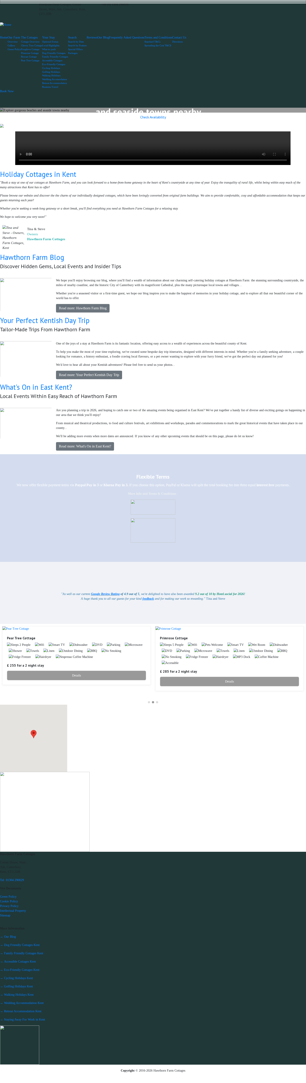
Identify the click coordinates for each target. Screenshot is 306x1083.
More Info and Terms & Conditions (152, 493)
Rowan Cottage (29, 56)
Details (76, 675)
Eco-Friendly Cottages (53, 64)
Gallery (11, 45)
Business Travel (50, 87)
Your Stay (48, 37)
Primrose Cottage (30, 53)
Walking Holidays (51, 75)
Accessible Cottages (52, 60)
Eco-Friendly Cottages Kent (19, 970)
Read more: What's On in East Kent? (85, 446)
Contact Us (179, 37)
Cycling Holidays (51, 68)
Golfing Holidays (51, 72)
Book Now (7, 91)
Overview (13, 41)
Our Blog (103, 37)
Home (4, 37)
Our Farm (14, 37)
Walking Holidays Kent (17, 994)
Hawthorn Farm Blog (32, 257)
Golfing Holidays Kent (16, 986)
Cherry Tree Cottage (31, 45)
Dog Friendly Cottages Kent (20, 945)
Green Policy (14, 49)
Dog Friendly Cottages (53, 53)
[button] (11, 110)
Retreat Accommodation (54, 83)
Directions (177, 41)
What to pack (49, 49)
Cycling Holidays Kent (16, 978)
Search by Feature (77, 45)
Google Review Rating (105, 594)
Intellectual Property (13, 910)
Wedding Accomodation (54, 79)
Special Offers (75, 49)
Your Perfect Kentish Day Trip (45, 320)
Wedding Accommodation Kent (22, 1003)
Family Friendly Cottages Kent (21, 953)
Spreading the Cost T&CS (157, 45)
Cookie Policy (9, 901)
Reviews (92, 37)
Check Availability (153, 117)
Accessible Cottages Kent (18, 961)
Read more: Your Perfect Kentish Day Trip (89, 375)
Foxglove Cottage (30, 49)
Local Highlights (50, 45)
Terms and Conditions (158, 37)
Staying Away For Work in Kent (22, 1019)
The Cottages (29, 37)
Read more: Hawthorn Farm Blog (83, 308)
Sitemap (5, 915)
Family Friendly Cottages (55, 56)
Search (72, 37)
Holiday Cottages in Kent (38, 174)
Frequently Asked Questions (126, 37)
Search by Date (76, 41)
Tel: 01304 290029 (12, 880)
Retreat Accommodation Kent (20, 1011)
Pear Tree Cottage (30, 60)
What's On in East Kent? (36, 387)
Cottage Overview (30, 41)
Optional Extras (50, 41)
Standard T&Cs (152, 41)
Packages (73, 53)
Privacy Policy (9, 906)
